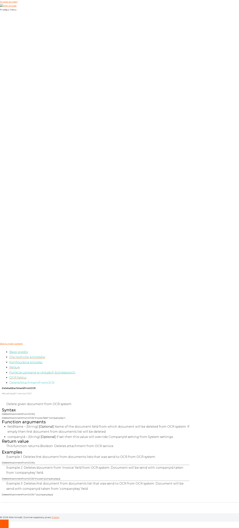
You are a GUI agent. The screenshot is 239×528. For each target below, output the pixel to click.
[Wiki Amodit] (8, 5)
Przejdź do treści (9, 1)
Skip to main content (11, 343)
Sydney (55, 517)
